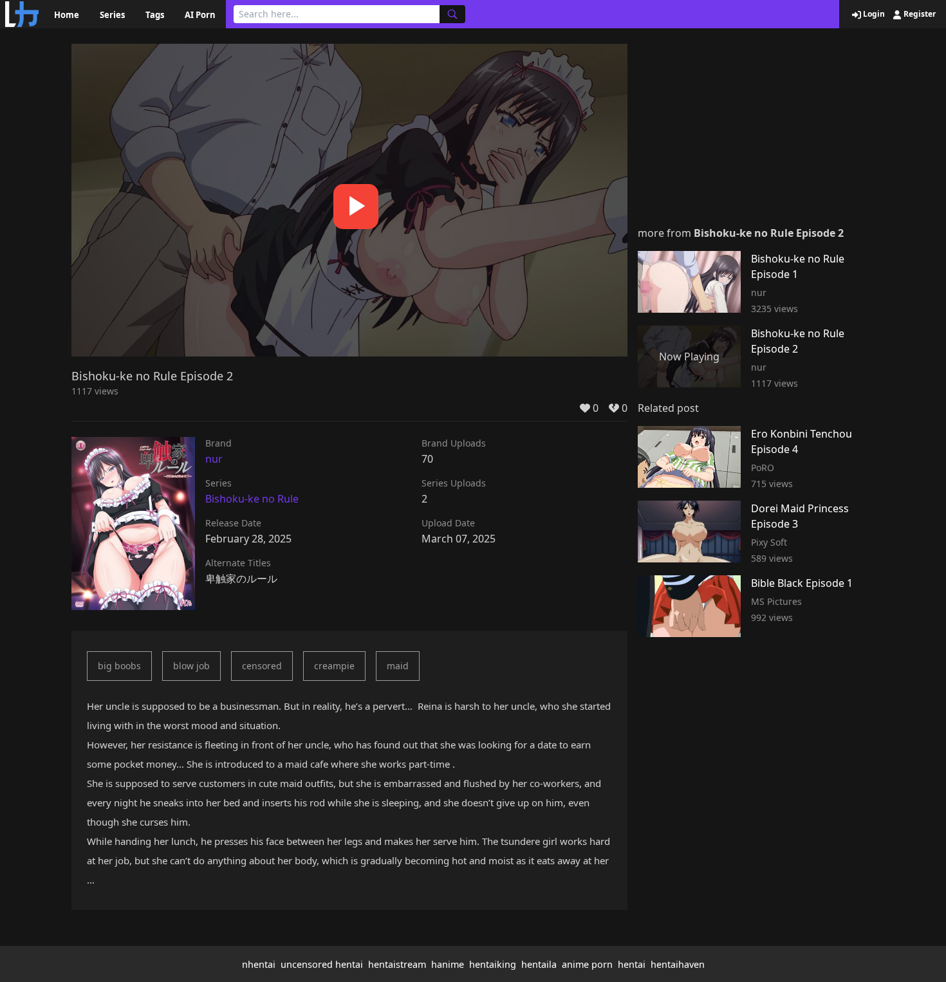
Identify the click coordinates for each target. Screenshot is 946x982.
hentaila (539, 964)
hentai (631, 964)
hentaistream (397, 964)
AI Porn (200, 15)
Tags (154, 15)
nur (214, 459)
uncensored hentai (322, 964)
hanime (447, 964)
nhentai (258, 964)
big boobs (119, 666)
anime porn (587, 964)
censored (262, 666)
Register (919, 14)
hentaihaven (678, 964)
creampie (334, 666)
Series (112, 15)
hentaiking (492, 964)
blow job (191, 666)
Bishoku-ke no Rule (252, 499)
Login (873, 14)
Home (66, 15)
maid (398, 666)
